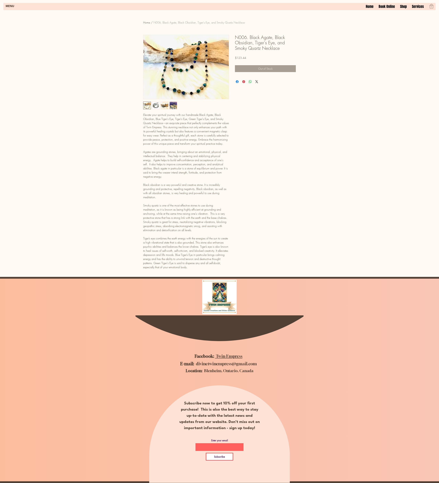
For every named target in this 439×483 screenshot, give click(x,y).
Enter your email (219, 440)
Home (146, 22)
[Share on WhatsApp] (250, 82)
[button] (417, 6)
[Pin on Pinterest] (244, 82)
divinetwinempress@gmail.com (226, 363)
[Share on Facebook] (237, 82)
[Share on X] (257, 82)
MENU (10, 6)
